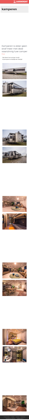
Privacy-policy (7, 416)
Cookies (12, 416)
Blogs (3, 54)
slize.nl (22, 418)
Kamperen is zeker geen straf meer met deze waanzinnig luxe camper (14, 49)
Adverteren (23, 416)
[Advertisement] (14, 27)
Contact (17, 416)
